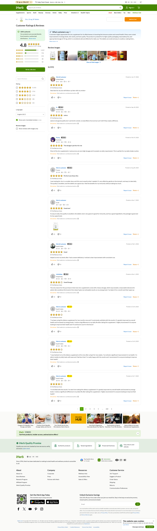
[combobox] (30, 114)
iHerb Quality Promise (23, 485)
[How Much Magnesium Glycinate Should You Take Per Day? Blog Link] (95, 421)
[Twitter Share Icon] (24, 509)
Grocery (47, 13)
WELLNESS (78, 418)
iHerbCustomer (61, 77)
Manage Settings (138, 527)
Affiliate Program (21, 482)
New (128, 13)
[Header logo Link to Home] (20, 7)
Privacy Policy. (104, 512)
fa (56, 107)
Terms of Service (85, 515)
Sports (29, 13)
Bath (34, 13)
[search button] (120, 7)
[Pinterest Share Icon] (35, 509)
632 (107, 409)
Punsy (58, 137)
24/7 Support (114, 473)
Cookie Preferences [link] (75, 527)
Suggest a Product (115, 476)
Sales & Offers (82, 479)
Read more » (87, 523)
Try (124, 13)
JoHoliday (59, 274)
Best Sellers (117, 13)
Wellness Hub (136, 13)
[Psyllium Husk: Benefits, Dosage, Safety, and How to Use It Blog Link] (43, 421)
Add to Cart (133, 19)
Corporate (50, 473)
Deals (110, 13)
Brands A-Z (75, 13)
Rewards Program (21, 479)
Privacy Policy (136, 512)
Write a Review (31, 69)
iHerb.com (19, 521)
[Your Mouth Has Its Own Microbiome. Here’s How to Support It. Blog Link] (61, 421)
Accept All (150, 527)
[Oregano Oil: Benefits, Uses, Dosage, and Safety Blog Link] (25, 421)
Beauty (41, 13)
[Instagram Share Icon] (41, 509)
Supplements (20, 13)
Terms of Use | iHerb (87, 527)
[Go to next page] (111, 409)
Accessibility (96, 527)
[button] (140, 2)
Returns (112, 485)
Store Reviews (20, 476)
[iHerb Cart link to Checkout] (139, 7)
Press (49, 476)
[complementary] (75, 527)
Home (54, 13)
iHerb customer (61, 168)
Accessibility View (84, 476)
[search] (43, 79)
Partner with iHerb (53, 479)
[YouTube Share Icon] (30, 509)
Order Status (114, 479)
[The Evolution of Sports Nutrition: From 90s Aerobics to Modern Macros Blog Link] (113, 421)
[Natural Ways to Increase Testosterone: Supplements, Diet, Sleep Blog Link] (131, 421)
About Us (19, 473)
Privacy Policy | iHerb (63, 527)
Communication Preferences (118, 488)
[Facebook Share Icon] (18, 509)
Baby (60, 13)
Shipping (112, 482)
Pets (65, 13)
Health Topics (85, 13)
